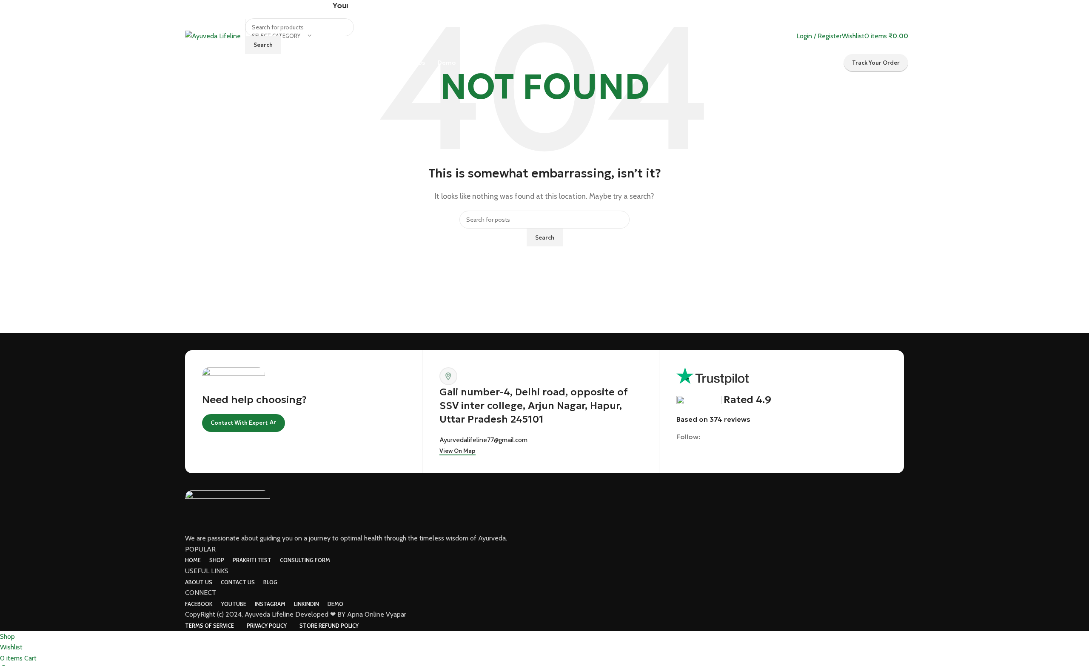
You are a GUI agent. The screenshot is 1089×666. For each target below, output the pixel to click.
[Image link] (227, 511)
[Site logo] (213, 35)
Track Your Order (876, 62)
